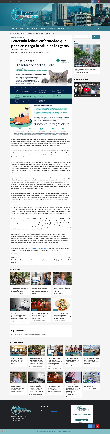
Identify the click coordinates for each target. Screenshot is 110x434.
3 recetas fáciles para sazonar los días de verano (24, 260)
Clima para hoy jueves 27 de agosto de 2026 (91, 385)
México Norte (73, 353)
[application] (87, 89)
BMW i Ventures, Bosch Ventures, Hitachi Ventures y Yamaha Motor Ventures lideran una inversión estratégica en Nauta (40, 290)
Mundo (42, 28)
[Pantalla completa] (98, 95)
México (21, 28)
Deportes (50, 28)
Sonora (67, 354)
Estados (33, 28)
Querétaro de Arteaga (89, 354)
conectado (27, 334)
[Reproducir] (75, 95)
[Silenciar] (95, 95)
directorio (54, 411)
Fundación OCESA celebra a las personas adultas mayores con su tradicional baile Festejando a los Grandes (40, 316)
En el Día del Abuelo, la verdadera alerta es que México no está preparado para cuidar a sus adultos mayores (19, 289)
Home (12, 33)
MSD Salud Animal (18, 253)
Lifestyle (60, 28)
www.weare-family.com (40, 248)
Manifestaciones (78, 65)
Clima (85, 381)
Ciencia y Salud (15, 37)
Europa (12, 354)
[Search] (99, 28)
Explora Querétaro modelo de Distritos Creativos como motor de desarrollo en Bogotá (91, 361)
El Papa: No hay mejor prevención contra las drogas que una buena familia (17, 361)
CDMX (27, 28)
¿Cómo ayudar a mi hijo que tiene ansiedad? (56, 259)
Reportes (12, 28)
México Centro (92, 353)
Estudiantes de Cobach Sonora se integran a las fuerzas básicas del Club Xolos (72, 361)
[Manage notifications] (3, 431)
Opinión (69, 28)
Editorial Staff (24, 49)
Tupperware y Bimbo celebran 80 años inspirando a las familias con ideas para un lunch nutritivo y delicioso (62, 316)
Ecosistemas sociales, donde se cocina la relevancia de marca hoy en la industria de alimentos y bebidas (62, 289)
